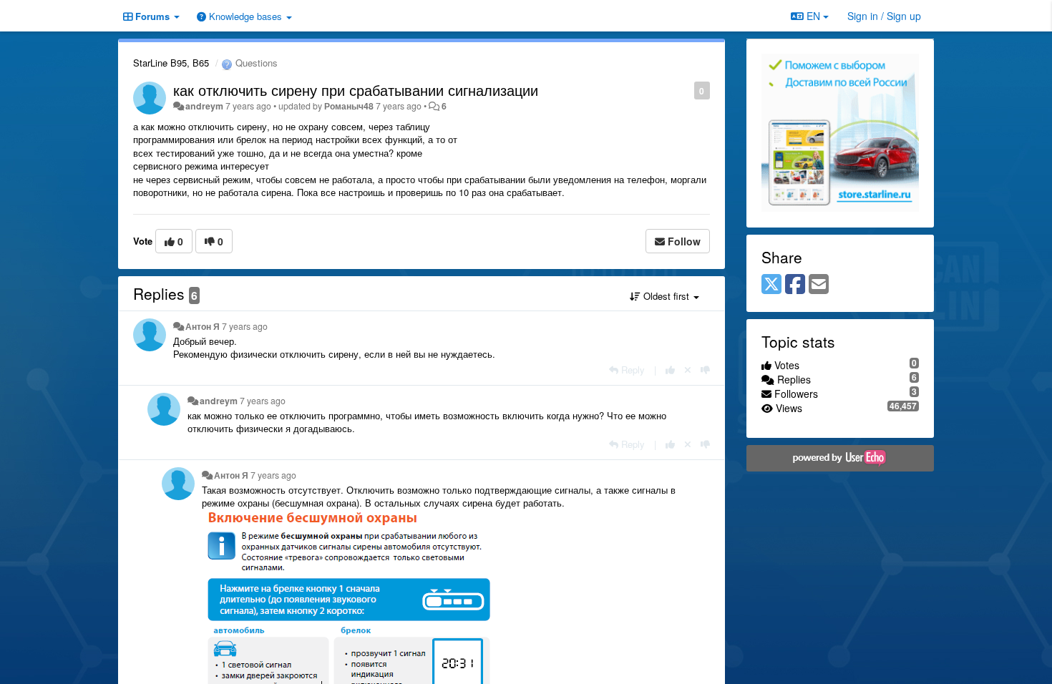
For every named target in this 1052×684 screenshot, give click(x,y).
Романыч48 (349, 105)
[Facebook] (795, 285)
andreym (204, 105)
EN (813, 16)
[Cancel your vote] (687, 369)
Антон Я (202, 326)
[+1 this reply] (670, 369)
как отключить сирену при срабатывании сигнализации (355, 89)
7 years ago (245, 326)
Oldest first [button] (666, 296)
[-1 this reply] (705, 369)
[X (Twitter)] (771, 285)
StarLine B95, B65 (171, 62)
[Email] (819, 285)
